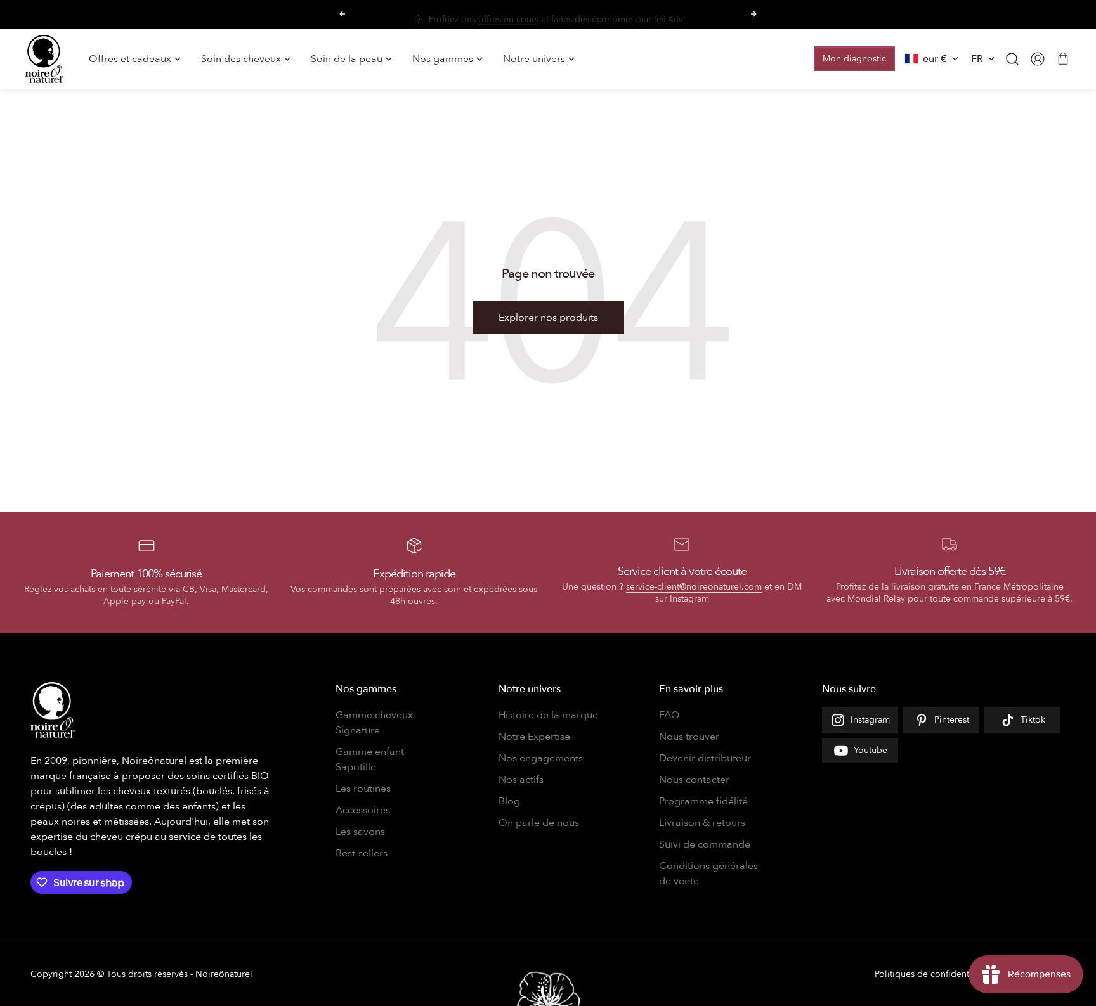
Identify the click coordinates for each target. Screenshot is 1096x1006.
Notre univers (534, 59)
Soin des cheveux (241, 59)
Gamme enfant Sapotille (370, 759)
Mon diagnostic (854, 59)
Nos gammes (442, 59)
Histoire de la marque (548, 715)
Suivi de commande (704, 844)
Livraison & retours (702, 823)
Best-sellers (362, 853)
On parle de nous (539, 823)
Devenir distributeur (705, 758)
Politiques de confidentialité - (934, 974)
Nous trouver (689, 737)
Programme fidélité (703, 801)
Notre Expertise (534, 737)
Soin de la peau (346, 59)
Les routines (363, 789)
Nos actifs (521, 780)
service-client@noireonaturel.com (694, 587)
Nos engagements (541, 758)
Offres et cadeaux (130, 59)
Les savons (360, 832)
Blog (509, 801)
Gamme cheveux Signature (374, 722)
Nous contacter (694, 780)
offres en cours (508, 14)
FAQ (669, 715)
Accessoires (363, 810)
